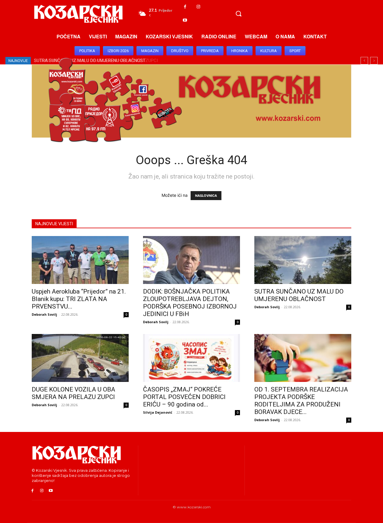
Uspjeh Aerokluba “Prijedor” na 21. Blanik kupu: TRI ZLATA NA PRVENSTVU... (79, 299)
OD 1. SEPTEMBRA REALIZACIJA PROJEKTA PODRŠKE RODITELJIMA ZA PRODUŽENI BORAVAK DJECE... (301, 400)
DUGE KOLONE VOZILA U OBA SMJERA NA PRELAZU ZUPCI (73, 393)
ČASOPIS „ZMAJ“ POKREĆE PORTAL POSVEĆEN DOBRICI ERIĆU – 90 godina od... (184, 397)
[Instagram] (198, 6)
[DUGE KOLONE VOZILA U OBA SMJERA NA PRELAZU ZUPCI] (80, 358)
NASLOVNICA (206, 196)
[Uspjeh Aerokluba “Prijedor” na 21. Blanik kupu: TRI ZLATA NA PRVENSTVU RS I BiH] (80, 260)
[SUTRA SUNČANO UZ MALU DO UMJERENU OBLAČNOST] (302, 260)
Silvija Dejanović (157, 412)
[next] (374, 60)
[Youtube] (185, 20)
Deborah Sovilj (44, 314)
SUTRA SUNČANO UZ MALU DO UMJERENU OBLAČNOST (299, 295)
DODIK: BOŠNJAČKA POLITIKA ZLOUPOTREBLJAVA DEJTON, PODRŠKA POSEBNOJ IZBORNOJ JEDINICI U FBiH (190, 303)
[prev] (364, 60)
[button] (238, 13)
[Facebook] (185, 6)
